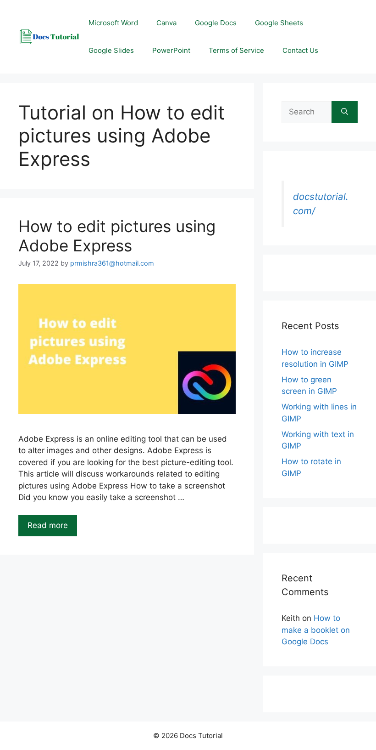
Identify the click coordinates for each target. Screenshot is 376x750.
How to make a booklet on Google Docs (316, 630)
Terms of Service (236, 50)
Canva (166, 22)
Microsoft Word (113, 22)
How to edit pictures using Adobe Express (117, 235)
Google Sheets (279, 22)
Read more (48, 525)
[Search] (345, 112)
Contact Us (300, 50)
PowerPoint (171, 50)
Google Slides (111, 50)
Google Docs (216, 22)
